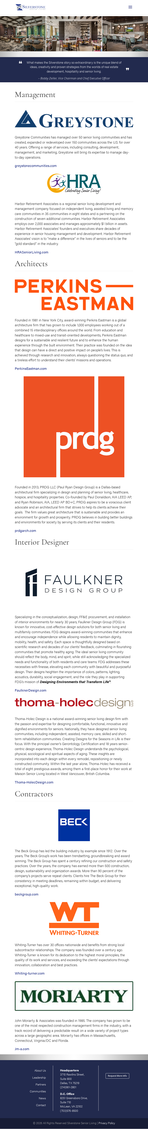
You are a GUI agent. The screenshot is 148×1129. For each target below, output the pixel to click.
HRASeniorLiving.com (31, 252)
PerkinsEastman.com (31, 368)
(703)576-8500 (69, 1111)
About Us (40, 1070)
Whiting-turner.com (30, 973)
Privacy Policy (107, 1123)
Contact (41, 1105)
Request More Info (117, 1075)
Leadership (39, 1077)
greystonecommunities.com (36, 165)
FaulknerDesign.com (30, 690)
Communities (38, 1091)
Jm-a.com (22, 1048)
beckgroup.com (26, 894)
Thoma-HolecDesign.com (34, 782)
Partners (41, 1084)
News (42, 1098)
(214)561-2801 (68, 1087)
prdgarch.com (25, 530)
